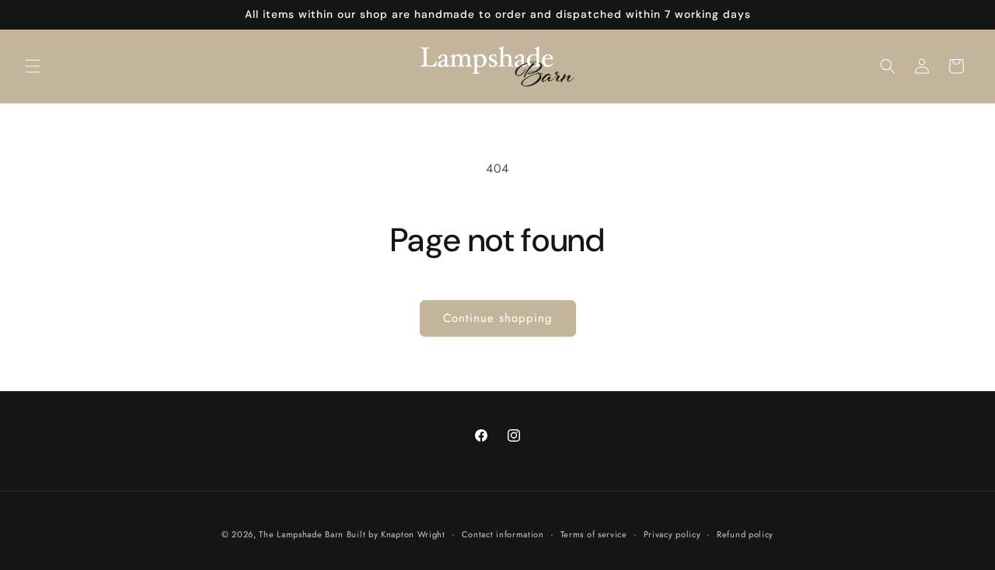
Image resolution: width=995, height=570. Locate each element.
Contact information (503, 534)
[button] (33, 66)
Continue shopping (498, 318)
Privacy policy (672, 534)
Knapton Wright (413, 534)
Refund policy (745, 534)
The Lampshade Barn (302, 534)
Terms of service (593, 534)
